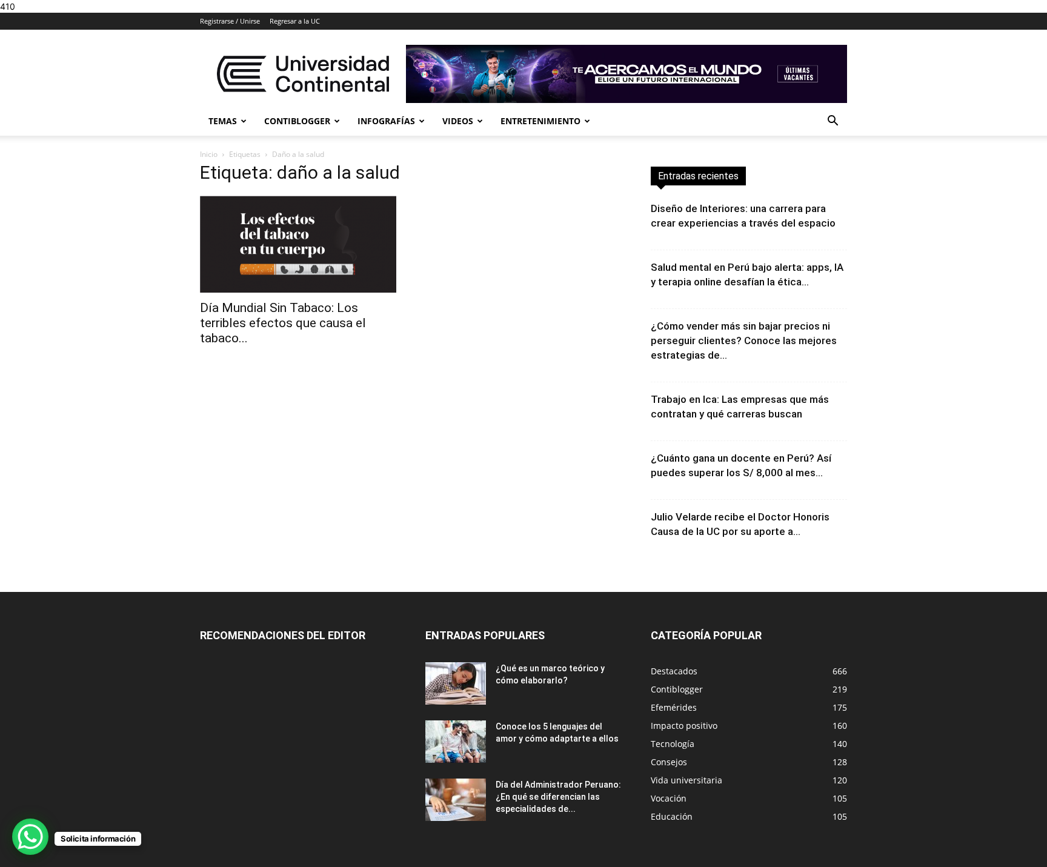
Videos (457, 121)
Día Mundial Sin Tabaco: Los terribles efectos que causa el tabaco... (283, 323)
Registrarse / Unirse (230, 20)
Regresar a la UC (295, 20)
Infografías (386, 121)
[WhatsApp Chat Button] (30, 837)
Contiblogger (297, 121)
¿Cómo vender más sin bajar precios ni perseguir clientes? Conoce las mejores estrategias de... (744, 340)
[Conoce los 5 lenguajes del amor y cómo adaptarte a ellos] (455, 741)
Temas (222, 121)
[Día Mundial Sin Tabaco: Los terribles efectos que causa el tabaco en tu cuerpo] (298, 244)
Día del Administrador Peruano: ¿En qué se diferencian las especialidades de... (558, 797)
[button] (832, 122)
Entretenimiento (540, 121)
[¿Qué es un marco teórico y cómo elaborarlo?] (455, 683)
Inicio (209, 154)
